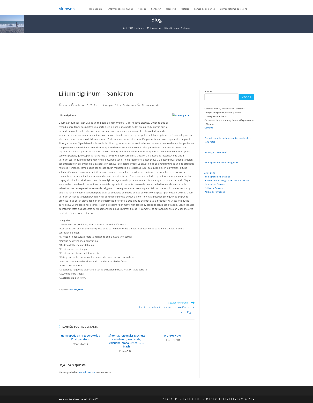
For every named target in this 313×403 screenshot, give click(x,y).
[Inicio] (124, 28)
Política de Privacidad (214, 191)
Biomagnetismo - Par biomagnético (221, 162)
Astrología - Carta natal (215, 152)
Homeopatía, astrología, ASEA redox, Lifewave (226, 180)
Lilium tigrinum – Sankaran (177, 28)
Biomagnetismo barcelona (217, 176)
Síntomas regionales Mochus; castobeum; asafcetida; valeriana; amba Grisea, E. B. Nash (126, 341)
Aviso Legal (209, 172)
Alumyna (67, 8)
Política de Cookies (213, 188)
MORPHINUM (172, 335)
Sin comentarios (151, 105)
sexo (80, 289)
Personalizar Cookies (214, 184)
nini (65, 105)
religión (73, 289)
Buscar (208, 91)
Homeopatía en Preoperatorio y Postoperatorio (80, 337)
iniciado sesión (87, 372)
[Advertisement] (156, 57)
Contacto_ (209, 127)
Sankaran (128, 105)
